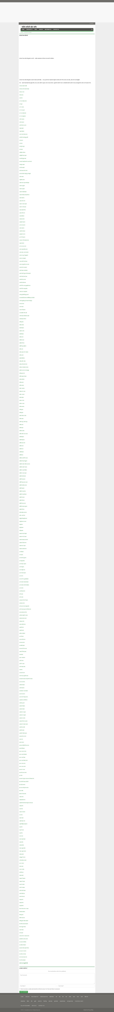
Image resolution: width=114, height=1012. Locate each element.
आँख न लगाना (21, 394)
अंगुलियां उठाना (22, 179)
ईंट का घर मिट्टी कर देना (23, 787)
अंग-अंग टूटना (22, 110)
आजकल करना (22, 603)
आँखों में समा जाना (22, 503)
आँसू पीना (21, 524)
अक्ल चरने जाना (22, 200)
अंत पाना (20, 143)
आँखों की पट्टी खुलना (23, 461)
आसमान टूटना (21, 703)
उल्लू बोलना (21, 905)
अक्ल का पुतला (22, 188)
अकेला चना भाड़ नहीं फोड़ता (24, 182)
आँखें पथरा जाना (22, 442)
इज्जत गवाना (21, 742)
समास (78, 996)
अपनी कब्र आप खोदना (23, 270)
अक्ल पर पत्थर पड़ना (23, 203)
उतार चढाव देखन (22, 839)
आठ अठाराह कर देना (23, 612)
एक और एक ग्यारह (22, 954)
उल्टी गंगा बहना (22, 887)
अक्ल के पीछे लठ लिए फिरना (24, 194)
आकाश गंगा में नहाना (22, 536)
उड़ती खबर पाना (22, 821)
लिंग (63, 996)
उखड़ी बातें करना (22, 799)
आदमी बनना (21, 627)
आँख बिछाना (21, 334)
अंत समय (21, 149)
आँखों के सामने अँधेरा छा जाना (24, 464)
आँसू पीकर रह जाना (22, 521)
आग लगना (21, 575)
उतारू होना (21, 842)
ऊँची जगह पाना (22, 917)
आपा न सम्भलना (22, 657)
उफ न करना (21, 863)
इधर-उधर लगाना (22, 766)
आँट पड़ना (21, 594)
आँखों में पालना (21, 497)
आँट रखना (21, 597)
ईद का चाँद (21, 790)
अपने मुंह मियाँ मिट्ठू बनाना (24, 294)
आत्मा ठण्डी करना (22, 624)
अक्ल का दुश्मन (22, 185)
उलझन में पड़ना (22, 881)
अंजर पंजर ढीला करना (23, 134)
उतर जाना (21, 836)
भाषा (56, 996)
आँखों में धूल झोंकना (22, 346)
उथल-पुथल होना (22, 848)
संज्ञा (59, 996)
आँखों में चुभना (21, 488)
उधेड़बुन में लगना (22, 857)
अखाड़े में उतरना (22, 222)
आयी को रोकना (22, 684)
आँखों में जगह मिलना (22, 494)
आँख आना (21, 349)
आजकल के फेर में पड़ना (23, 600)
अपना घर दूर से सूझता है (23, 255)
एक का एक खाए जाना (23, 957)
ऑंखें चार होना (21, 430)
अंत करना (21, 140)
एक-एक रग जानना (22, 951)
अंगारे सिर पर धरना (22, 125)
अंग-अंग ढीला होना (22, 113)
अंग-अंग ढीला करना (23, 101)
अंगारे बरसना (21, 122)
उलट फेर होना (21, 884)
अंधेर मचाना (21, 176)
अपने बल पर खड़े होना (23, 291)
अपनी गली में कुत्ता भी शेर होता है (24, 273)
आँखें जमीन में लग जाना (23, 433)
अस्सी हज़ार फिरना (22, 318)
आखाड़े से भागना (22, 234)
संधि (31, 1001)
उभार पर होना (21, 869)
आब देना (20, 669)
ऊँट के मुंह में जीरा (22, 926)
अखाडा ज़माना (21, 219)
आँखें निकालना (21, 439)
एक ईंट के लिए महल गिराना (24, 948)
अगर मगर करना (22, 225)
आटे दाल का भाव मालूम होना (24, 606)
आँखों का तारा (21, 340)
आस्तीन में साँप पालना (23, 733)
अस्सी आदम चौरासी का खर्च (24, 315)
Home (23, 29)
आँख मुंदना (21, 409)
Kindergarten (44, 996)
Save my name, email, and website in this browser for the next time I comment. (40, 989)
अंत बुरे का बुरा (21, 146)
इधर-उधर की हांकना (23, 754)
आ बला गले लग (22, 672)
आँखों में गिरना (21, 343)
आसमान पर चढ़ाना (22, 715)
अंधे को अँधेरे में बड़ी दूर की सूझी (24, 173)
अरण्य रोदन (21, 306)
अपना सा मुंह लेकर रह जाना (24, 264)
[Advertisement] (57, 11)
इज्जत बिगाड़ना (22, 748)
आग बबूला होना (22, 560)
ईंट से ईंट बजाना (22, 784)
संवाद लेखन (50, 1001)
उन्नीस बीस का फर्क (22, 860)
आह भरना (21, 739)
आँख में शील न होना (22, 415)
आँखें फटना (21, 445)
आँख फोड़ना (21, 397)
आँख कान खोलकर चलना (23, 367)
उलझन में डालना (22, 878)
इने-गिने (20, 775)
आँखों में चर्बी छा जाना (23, 485)
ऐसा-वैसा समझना (22, 960)
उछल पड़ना (21, 817)
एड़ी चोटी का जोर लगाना (23, 938)
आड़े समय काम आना (22, 618)
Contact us (41, 1005)
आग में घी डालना (22, 237)
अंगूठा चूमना (21, 128)
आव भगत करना (22, 693)
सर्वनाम (70, 996)
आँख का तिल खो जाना (23, 364)
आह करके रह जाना (22, 736)
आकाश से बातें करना (22, 548)
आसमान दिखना (22, 706)
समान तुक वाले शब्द (70, 1001)
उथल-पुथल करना (22, 851)
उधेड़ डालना (21, 854)
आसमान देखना (22, 709)
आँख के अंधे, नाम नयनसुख (24, 370)
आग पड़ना (21, 554)
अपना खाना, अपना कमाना (23, 252)
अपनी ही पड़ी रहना (22, 282)
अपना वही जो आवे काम (23, 261)
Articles (34, 1005)
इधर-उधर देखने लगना (23, 760)
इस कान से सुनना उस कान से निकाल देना (26, 778)
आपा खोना (21, 654)
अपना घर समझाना (22, 258)
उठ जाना (20, 814)
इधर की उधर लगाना (22, 772)
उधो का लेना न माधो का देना (24, 935)
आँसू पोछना (21, 527)
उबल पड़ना (21, 866)
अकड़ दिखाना (21, 216)
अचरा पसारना (21, 228)
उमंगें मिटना (21, 872)
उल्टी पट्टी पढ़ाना (22, 890)
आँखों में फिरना (21, 500)
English (41, 29)
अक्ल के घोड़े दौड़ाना (22, 191)
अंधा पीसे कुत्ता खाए (22, 158)
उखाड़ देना (21, 805)
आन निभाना (21, 636)
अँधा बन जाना (21, 92)
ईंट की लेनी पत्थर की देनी (23, 781)
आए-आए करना (22, 681)
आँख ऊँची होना (22, 358)
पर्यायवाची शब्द (23, 1001)
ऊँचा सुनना (21, 914)
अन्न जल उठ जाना (22, 246)
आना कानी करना (22, 639)
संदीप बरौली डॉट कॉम (29, 27)
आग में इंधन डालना (22, 563)
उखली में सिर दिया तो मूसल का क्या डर (26, 802)
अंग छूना (20, 104)
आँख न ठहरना (21, 388)
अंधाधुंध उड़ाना (22, 164)
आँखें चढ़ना (21, 427)
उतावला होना (21, 845)
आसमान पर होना (22, 718)
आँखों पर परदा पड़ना (22, 473)
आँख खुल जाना (22, 373)
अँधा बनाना (21, 95)
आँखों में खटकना (22, 479)
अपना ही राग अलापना (23, 267)
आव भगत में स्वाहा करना (23, 696)
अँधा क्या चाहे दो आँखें (23, 85)
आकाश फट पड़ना (22, 545)
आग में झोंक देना (22, 569)
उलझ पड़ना (21, 875)
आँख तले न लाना (22, 391)
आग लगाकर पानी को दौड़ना (24, 585)
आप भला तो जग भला (23, 648)
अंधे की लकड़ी (21, 167)
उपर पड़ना (21, 932)
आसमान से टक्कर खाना (23, 724)
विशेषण (28, 1001)
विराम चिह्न (45, 1001)
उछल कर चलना (22, 811)
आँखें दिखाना (21, 436)
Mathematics (48, 29)
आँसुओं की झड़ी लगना (23, 518)
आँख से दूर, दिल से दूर (23, 421)
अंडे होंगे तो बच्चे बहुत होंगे (23, 137)
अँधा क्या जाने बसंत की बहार (24, 88)
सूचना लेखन (56, 1001)
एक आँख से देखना (22, 945)
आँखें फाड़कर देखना (22, 376)
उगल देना (21, 808)
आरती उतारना (21, 687)
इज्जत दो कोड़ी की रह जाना (24, 745)
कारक (74, 996)
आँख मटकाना (21, 406)
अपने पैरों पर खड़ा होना (23, 288)
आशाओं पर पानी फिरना (23, 700)
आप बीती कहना (22, 645)
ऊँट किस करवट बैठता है (23, 923)
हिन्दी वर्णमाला (52, 996)
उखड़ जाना (21, 796)
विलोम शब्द (86, 996)
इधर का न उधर (22, 769)
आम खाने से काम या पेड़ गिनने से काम (25, 678)
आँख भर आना (21, 403)
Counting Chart (79, 1001)
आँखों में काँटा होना (22, 476)
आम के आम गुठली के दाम (23, 675)
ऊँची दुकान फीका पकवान (23, 920)
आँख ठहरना (21, 382)
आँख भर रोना (21, 400)
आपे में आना (21, 660)
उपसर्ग (82, 996)
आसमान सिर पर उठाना (23, 721)
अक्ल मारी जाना (22, 213)
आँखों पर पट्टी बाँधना (23, 470)
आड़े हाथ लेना (21, 621)
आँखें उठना (21, 424)
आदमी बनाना (21, 630)
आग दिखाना (21, 551)
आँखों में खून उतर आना (23, 482)
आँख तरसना (21, 324)
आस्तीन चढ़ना (21, 730)
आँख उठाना (21, 355)
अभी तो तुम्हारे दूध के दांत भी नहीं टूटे (25, 300)
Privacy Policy (90, 1009)
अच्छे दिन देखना (22, 231)
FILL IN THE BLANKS (25, 1005)
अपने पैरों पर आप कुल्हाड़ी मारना (24, 285)
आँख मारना (21, 337)
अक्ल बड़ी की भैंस (22, 209)
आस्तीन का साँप (22, 727)
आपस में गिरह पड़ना (22, 651)
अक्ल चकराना (21, 197)
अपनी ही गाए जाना (22, 279)
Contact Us (56, 29)
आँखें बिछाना (21, 451)
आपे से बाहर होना (22, 666)
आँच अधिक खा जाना (23, 512)
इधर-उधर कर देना (22, 751)
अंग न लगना (21, 107)
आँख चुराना (21, 321)
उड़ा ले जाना (21, 830)
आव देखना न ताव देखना (23, 690)
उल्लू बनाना (21, 902)
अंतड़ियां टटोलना (22, 152)
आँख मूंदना (21, 412)
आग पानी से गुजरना (22, 557)
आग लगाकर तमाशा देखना (23, 582)
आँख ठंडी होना (21, 379)
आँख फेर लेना (21, 330)
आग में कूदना (21, 566)
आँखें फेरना (21, 448)
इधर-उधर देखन (22, 757)
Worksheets (29, 29)
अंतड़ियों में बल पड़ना (22, 155)
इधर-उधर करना (22, 763)
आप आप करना (22, 642)
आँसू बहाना (21, 530)
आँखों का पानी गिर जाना (23, 458)
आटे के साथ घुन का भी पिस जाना (25, 609)
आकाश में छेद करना (22, 542)
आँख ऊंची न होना (22, 361)
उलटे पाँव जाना (22, 896)
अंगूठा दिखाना (21, 131)
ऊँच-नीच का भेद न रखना (23, 908)
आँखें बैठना (21, 454)
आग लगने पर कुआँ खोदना (23, 579)
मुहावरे (35, 1001)
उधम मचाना (21, 929)
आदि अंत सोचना (22, 633)
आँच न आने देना (22, 515)
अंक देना (20, 98)
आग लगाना (21, 588)
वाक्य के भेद (40, 1001)
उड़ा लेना (20, 833)
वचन (66, 996)
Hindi (36, 29)
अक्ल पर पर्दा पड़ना (22, 206)
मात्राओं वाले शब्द (62, 1001)
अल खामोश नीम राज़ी (23, 312)
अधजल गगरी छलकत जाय (24, 240)
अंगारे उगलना (21, 119)
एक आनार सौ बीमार (22, 941)
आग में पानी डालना (22, 572)
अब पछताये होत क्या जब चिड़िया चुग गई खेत (26, 297)
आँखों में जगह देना (22, 491)
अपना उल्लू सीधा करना (23, 249)
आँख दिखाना (21, 327)
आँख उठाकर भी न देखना (23, 352)
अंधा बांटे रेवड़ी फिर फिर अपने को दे (25, 161)
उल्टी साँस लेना (22, 893)
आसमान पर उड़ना (22, 712)
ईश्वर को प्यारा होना (22, 793)
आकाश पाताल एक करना (23, 539)
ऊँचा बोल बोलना (22, 911)
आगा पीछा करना (22, 591)
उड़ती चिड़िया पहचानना (23, 824)
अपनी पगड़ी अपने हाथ (23, 276)
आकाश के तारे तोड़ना (23, 533)
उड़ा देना (20, 827)
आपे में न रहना (21, 663)
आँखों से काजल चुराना (23, 506)
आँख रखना (21, 418)
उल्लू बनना (21, 899)
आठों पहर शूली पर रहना (23, 615)
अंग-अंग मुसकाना (22, 116)
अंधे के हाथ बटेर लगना (23, 170)
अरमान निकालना (22, 309)
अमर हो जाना (21, 303)
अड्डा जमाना (21, 243)
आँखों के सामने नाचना (23, 467)
